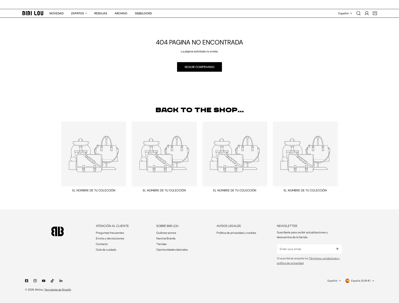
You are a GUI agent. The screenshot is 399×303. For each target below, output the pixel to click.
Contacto (102, 244)
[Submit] (337, 249)
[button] (375, 13)
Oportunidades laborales (172, 249)
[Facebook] (26, 281)
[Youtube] (43, 281)
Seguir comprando (199, 67)
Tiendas (161, 244)
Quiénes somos (166, 232)
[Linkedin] (61, 281)
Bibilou (39, 289)
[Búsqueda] (358, 13)
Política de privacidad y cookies (236, 232)
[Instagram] (35, 281)
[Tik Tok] (52, 281)
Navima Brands (165, 238)
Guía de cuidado (106, 249)
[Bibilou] (32, 13)
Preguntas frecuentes (110, 232)
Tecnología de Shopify (57, 289)
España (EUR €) (361, 280)
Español (343, 13)
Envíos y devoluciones (110, 238)
